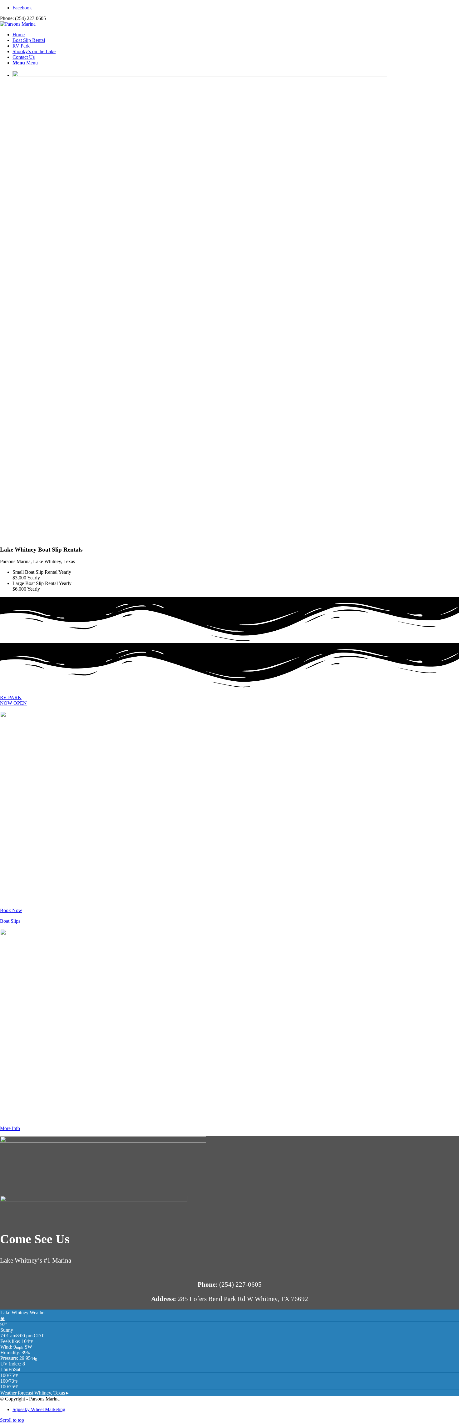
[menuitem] (235, 35)
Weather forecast (34, 1392)
